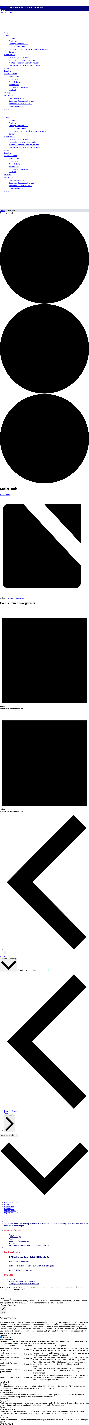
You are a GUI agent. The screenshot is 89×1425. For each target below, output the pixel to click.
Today (2, 956)
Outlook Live (9, 1209)
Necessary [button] (4, 1335)
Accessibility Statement (53, 1287)
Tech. (4, 7)
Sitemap (80, 1287)
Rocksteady (16, 1299)
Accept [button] (17, 1305)
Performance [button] (5, 1390)
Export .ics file (10, 1211)
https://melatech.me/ (16, 598)
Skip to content (6, 12)
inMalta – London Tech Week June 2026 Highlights (31, 1266)
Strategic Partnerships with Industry (24, 1284)
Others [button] (3, 1416)
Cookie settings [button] (7, 1305)
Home (2, 210)
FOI (11, 1290)
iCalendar (8, 1205)
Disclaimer (4, 1290)
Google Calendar (11, 1202)
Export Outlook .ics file (13, 1213)
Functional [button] (4, 1382)
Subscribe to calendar (9, 1135)
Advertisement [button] (6, 1407)
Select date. (23, 970)
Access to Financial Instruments (22, 1282)
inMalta (12, 1279)
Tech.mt (39, 1287)
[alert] (44, 658)
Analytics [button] (4, 1399)
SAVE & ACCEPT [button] (6, 1424)
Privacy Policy (70, 1287)
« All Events (5, 495)
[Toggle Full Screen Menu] (1, 5)
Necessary (7, 1337)
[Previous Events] (46, 950)
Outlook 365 (9, 1207)
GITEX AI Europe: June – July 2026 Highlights (29, 1257)
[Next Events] (5, 952)
